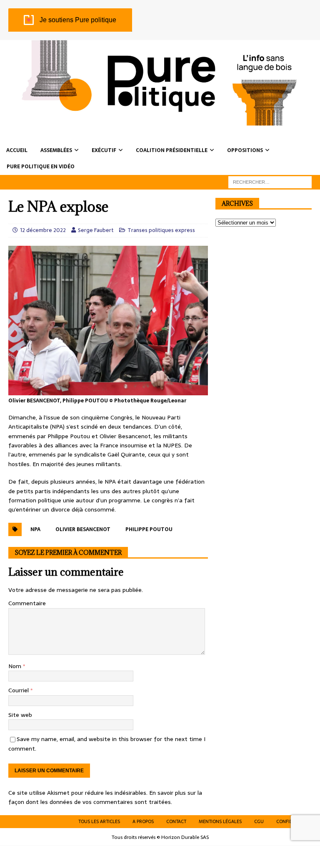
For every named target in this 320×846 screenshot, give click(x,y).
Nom (15, 666)
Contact (176, 821)
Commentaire (27, 603)
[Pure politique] (160, 121)
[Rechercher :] (270, 181)
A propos (143, 821)
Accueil (17, 150)
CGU (259, 821)
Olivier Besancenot (82, 529)
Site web (20, 714)
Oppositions (245, 150)
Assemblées (56, 150)
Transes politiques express (161, 230)
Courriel (19, 690)
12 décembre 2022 (43, 230)
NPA (35, 529)
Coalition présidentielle (172, 150)
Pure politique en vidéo (41, 166)
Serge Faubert (96, 230)
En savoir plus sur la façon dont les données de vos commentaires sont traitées (105, 797)
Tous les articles (99, 821)
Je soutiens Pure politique (78, 19)
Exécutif (104, 150)
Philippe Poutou (148, 529)
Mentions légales (220, 821)
